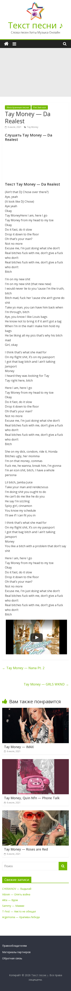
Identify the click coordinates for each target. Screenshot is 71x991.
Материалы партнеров (16, 952)
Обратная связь (12, 958)
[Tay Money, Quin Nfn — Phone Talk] (35, 761)
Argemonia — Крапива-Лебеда (21, 917)
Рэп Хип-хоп (39, 107)
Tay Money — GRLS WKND (46, 684)
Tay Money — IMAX (19, 747)
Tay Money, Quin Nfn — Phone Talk (32, 798)
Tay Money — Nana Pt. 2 (23, 668)
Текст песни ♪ (35, 25)
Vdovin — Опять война (16, 894)
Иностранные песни (18, 107)
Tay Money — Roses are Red (26, 849)
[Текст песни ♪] (6, 44)
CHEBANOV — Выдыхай (16, 888)
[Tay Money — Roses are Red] (35, 813)
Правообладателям (14, 945)
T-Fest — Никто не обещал (19, 911)
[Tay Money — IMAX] (35, 710)
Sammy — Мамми (13, 905)
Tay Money (32, 127)
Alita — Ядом (10, 900)
